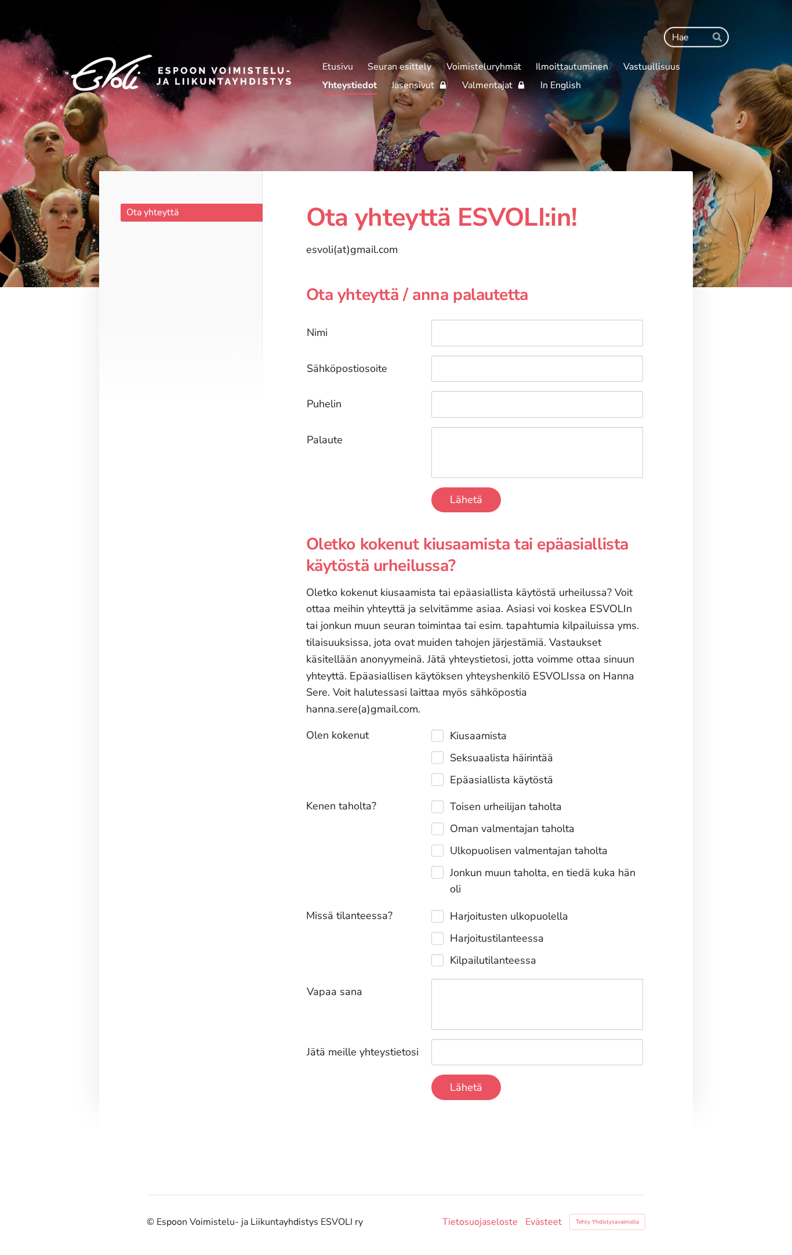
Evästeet (543, 1222)
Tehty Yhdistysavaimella (607, 1222)
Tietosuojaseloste (480, 1222)
